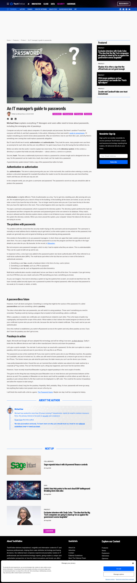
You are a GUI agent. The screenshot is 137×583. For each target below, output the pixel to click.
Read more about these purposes (125, 579)
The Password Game (45, 392)
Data (53, 4)
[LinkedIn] (120, 9)
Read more (18, 420)
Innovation (36, 4)
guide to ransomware (77, 133)
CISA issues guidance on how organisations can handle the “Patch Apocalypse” (112, 80)
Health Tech (53, 9)
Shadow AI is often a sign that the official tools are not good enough (111, 68)
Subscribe (113, 162)
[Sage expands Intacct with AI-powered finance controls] (24, 465)
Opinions (105, 558)
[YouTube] (126, 9)
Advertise (71, 550)
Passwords (88, 114)
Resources (123, 4)
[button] (133, 563)
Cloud (45, 4)
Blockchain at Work (65, 9)
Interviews (105, 556)
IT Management (68, 114)
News (104, 550)
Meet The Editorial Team (77, 558)
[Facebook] (8, 119)
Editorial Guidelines (75, 555)
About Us (71, 548)
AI (28, 4)
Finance (29, 9)
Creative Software (41, 9)
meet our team (34, 426)
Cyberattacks (57, 114)
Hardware (71, 4)
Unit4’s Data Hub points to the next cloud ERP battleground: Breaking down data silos (67, 489)
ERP (75, 9)
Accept (118, 569)
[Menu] (8, 4)
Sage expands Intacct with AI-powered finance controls (66, 464)
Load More (49, 531)
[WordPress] (129, 9)
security (45, 416)
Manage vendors (110, 579)
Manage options (119, 574)
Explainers (105, 553)
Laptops (22, 9)
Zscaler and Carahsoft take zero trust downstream (112, 92)
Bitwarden (51, 243)
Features (105, 548)
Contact (71, 553)
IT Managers (78, 114)
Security (60, 4)
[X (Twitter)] (123, 9)
